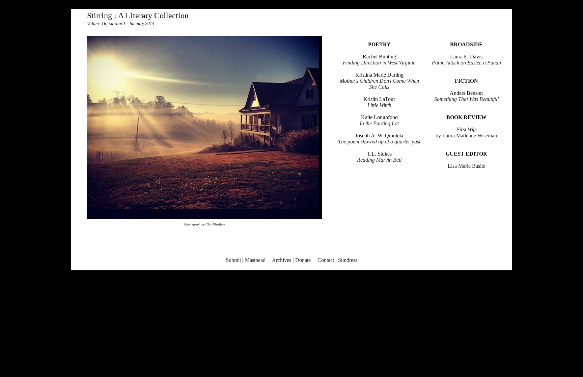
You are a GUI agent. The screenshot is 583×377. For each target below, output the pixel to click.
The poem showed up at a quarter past (379, 141)
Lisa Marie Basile (466, 166)
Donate (303, 260)
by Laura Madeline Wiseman (466, 132)
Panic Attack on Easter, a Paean (466, 62)
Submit (233, 260)
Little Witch (379, 105)
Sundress (347, 260)
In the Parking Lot (379, 123)
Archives (281, 260)
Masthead (255, 260)
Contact (325, 260)
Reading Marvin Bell (379, 160)
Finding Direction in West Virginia (379, 62)
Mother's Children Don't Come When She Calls (379, 84)
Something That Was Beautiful (466, 99)
